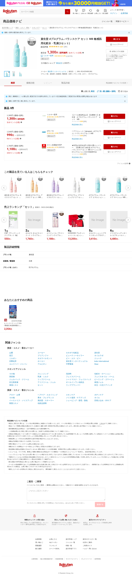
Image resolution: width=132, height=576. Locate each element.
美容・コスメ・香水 (22, 28)
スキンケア (36, 28)
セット (44, 28)
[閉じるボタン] (129, 33)
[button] (83, 11)
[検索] (67, 11)
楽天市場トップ (7, 28)
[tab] (13, 83)
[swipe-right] (128, 188)
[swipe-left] (4, 188)
